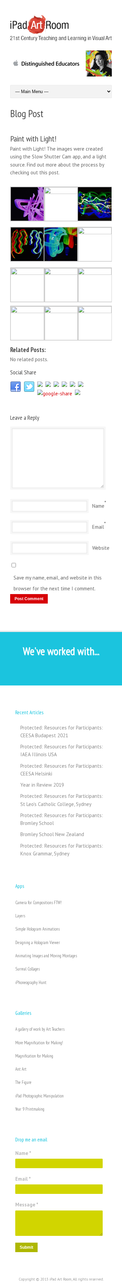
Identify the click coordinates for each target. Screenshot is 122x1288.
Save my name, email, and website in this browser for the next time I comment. (58, 583)
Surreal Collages (27, 969)
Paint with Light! (33, 138)
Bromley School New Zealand (52, 834)
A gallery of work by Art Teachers (39, 1029)
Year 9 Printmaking (29, 1109)
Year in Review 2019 (42, 785)
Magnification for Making (34, 1056)
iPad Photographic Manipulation (39, 1096)
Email (98, 527)
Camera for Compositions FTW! (38, 902)
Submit (26, 1247)
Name (98, 506)
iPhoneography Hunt (30, 982)
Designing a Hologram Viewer (37, 942)
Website (100, 548)
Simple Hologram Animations (37, 929)
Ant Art (20, 1069)
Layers (20, 916)
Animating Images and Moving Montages (46, 956)
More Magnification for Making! (39, 1043)
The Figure (23, 1082)
